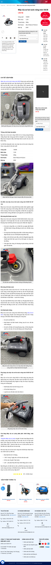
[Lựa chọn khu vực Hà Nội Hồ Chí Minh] (28, 38)
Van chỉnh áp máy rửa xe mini (8, 499)
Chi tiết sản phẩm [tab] (7, 77)
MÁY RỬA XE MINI (11, 5)
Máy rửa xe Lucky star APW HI (42, 499)
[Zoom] (3, 32)
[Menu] (2, 1)
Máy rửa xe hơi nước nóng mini (9, 81)
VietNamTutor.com (38, 563)
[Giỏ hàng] (47, 1)
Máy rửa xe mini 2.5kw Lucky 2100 (25, 500)
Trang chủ (3, 5)
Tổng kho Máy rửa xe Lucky (8, 438)
